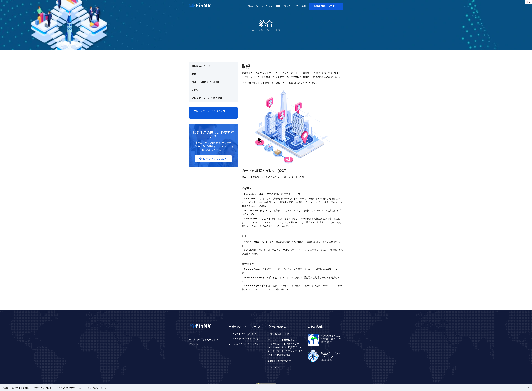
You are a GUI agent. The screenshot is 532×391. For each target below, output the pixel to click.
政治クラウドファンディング (331, 355)
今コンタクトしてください (213, 158)
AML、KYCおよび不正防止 (206, 82)
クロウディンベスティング (245, 339)
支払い (195, 90)
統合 (269, 30)
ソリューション (264, 6)
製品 (250, 6)
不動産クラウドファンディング (247, 344)
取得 (194, 74)
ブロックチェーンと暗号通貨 (207, 98)
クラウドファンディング (244, 334)
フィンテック (291, 6)
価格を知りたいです (325, 6)
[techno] (200, 5)
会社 (303, 6)
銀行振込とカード (201, 66)
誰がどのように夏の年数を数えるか (331, 337)
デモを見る (273, 367)
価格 (278, 6)
